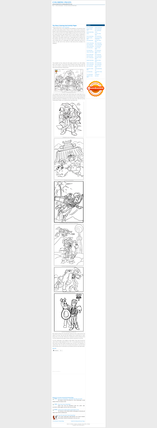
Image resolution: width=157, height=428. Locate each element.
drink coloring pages (98, 36)
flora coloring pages (90, 44)
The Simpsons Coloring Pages (58, 421)
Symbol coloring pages (98, 68)
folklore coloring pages (90, 46)
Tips (95, 70)
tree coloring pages (90, 74)
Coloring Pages (61, 2)
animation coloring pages (89, 29)
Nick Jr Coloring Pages (90, 57)
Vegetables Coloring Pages (90, 76)
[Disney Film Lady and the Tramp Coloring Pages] (55, 419)
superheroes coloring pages (90, 69)
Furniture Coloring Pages (97, 48)
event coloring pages (90, 40)
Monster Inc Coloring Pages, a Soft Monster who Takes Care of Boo (70, 398)
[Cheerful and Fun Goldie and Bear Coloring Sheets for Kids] (55, 409)
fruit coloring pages (90, 47)
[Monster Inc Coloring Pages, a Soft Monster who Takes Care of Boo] (55, 398)
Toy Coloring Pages (89, 71)
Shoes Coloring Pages (98, 64)
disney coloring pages (59, 5)
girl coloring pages (89, 50)
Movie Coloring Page (98, 54)
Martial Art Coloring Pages (97, 52)
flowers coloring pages (98, 44)
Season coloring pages (90, 64)
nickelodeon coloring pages (98, 58)
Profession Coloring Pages (98, 61)
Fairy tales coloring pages (98, 41)
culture (88, 33)
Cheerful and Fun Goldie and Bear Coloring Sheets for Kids (68, 409)
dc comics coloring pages (98, 34)
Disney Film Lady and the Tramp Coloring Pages (66, 415)
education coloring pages (89, 38)
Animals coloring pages (98, 27)
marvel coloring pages (90, 54)
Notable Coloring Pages (90, 60)
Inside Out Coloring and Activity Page (77, 421)
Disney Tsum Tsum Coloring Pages (64, 404)
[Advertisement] (78, 15)
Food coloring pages (98, 46)
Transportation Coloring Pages (98, 72)
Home (53, 5)
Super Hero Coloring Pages (98, 66)
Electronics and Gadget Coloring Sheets (98, 38)
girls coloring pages (98, 50)
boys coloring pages (98, 30)
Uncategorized (97, 74)
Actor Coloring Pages (90, 27)
